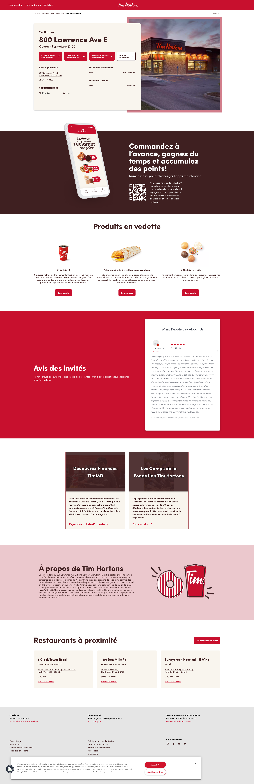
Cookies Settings (155, 772)
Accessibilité (94, 698)
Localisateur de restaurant (179, 669)
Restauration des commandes (100, 56)
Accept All (155, 764)
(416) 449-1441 (44, 624)
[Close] (195, 763)
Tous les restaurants (41, 13)
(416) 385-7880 (108, 624)
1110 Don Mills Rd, (112, 618)
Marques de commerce (99, 695)
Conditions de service (98, 692)
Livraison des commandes (73, 56)
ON (52, 13)
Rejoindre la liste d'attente (87, 472)
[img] (185, 692)
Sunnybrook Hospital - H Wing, (179, 618)
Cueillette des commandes (48, 56)
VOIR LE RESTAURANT (46, 630)
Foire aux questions (19, 698)
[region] (106, 768)
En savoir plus (94, 669)
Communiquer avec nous (21, 695)
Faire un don (141, 472)
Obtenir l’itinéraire (124, 56)
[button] (10, 769)
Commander (15, 4)
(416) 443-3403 (46, 79)
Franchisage (15, 689)
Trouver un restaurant (207, 588)
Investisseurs (16, 692)
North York (60, 13)
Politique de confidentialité (101, 689)
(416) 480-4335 (172, 624)
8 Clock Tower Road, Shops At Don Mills (57, 618)
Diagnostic (93, 702)
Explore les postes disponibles (24, 669)
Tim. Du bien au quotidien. (39, 4)
